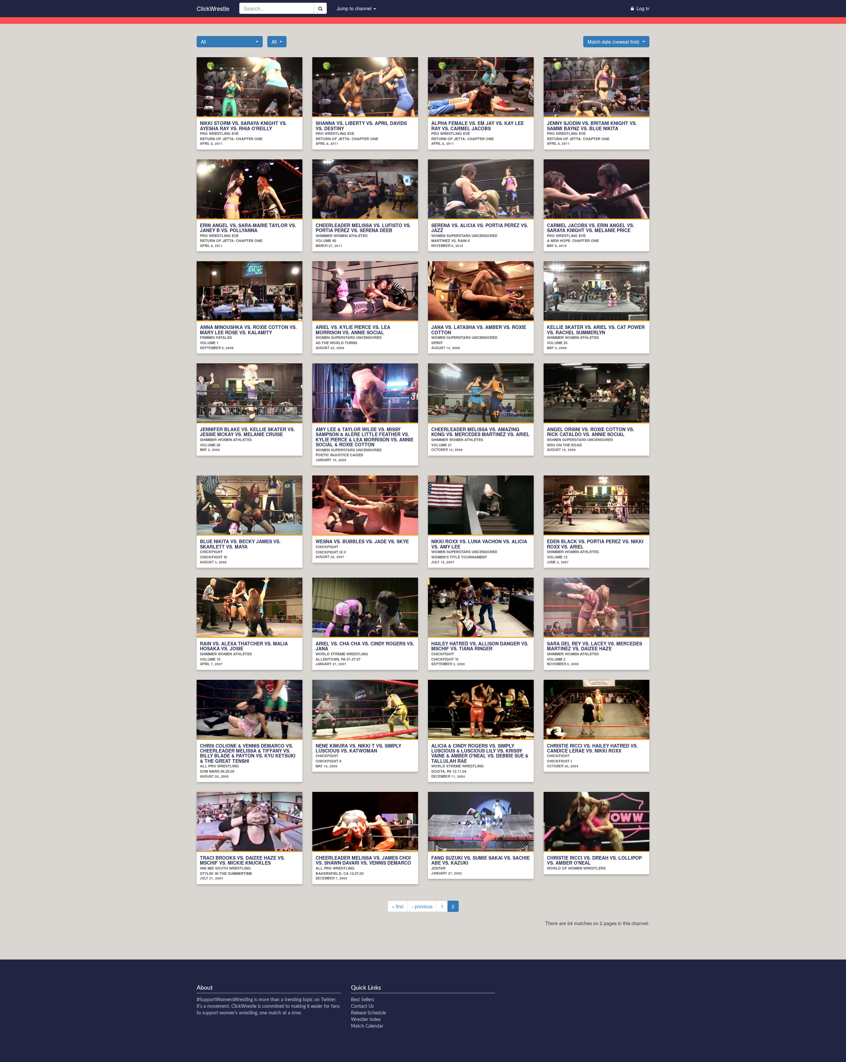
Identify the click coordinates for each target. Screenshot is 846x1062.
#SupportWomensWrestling (225, 1000)
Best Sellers (362, 1000)
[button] (230, 41)
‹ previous (422, 906)
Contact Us (362, 1006)
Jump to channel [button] (355, 8)
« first (398, 906)
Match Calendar (367, 1026)
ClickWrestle (213, 8)
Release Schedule (368, 1013)
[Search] (320, 8)
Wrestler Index (366, 1019)
